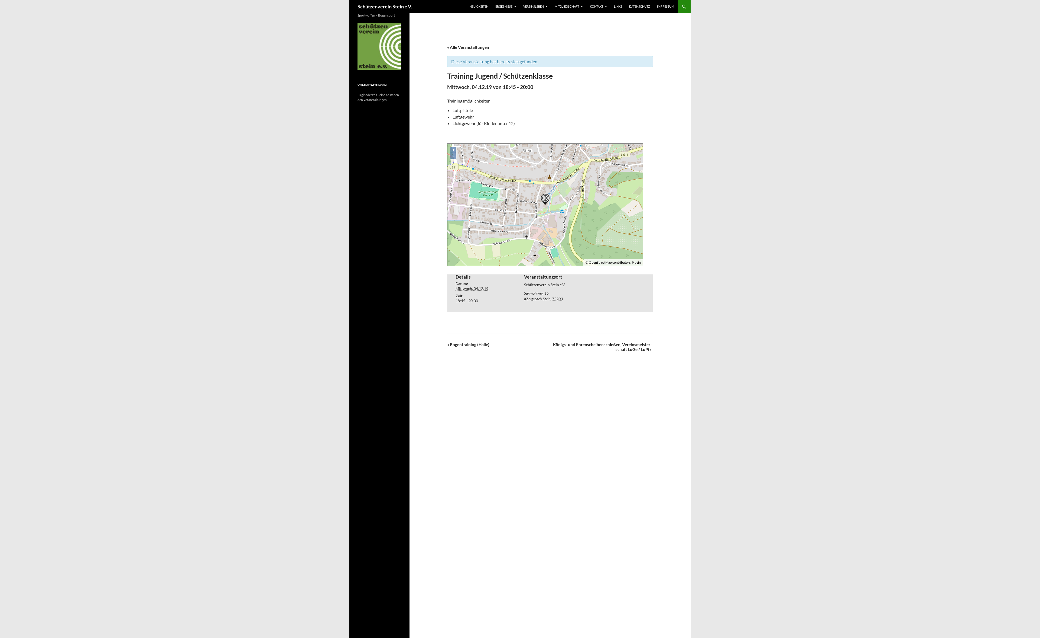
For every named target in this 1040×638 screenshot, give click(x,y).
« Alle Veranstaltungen (468, 47)
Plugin (636, 262)
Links (618, 6)
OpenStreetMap (600, 262)
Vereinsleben (533, 6)
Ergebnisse (503, 6)
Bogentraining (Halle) (468, 344)
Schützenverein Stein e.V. (385, 6)
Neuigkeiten (479, 6)
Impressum (665, 6)
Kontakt (596, 6)
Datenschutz (639, 6)
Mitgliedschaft (567, 6)
